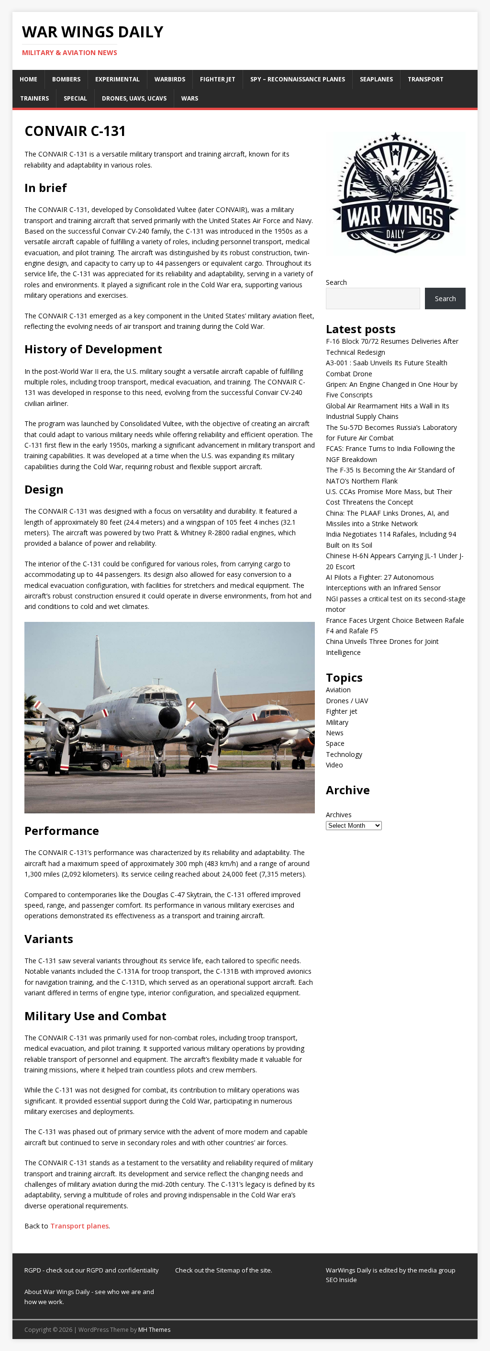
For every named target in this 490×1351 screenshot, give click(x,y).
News (335, 732)
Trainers (34, 98)
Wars (189, 98)
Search (336, 282)
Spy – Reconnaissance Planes (297, 79)
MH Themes (154, 1330)
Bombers (66, 79)
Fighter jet (217, 79)
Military (337, 722)
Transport (426, 79)
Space (335, 743)
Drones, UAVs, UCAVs (134, 98)
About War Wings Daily (57, 1291)
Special (75, 98)
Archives (339, 814)
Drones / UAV (347, 700)
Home (28, 79)
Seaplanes (376, 79)
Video (334, 764)
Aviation (338, 689)
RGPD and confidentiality (123, 1270)
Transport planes (79, 1225)
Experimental (117, 79)
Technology (344, 754)
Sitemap (229, 1270)
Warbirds (170, 79)
